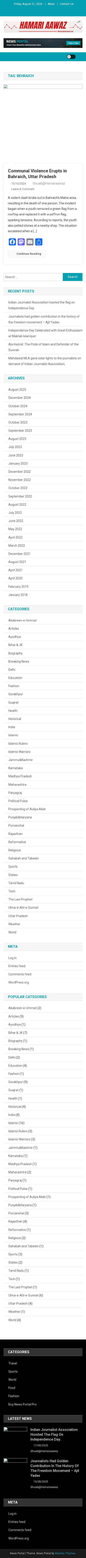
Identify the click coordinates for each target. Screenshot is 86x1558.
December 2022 (19, 471)
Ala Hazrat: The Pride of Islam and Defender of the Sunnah (43, 347)
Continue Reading (29, 253)
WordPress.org (18, 982)
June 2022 (15, 521)
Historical (14, 719)
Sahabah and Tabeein (23, 858)
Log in (12, 958)
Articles (13, 628)
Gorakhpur (15, 694)
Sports (13, 866)
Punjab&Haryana (20, 817)
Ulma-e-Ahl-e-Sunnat (23, 907)
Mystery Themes (65, 1553)
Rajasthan (15, 834)
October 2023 (17, 422)
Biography (15, 653)
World (12, 932)
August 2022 (17, 504)
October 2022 (17, 488)
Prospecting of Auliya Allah (27, 809)
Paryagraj (15, 793)
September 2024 (20, 414)
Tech (11, 891)
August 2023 (17, 439)
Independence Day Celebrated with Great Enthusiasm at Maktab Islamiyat (45, 333)
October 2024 (17, 406)
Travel (12, 1363)
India (11, 727)
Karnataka (15, 768)
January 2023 (18, 463)
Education (15, 678)
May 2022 (15, 529)
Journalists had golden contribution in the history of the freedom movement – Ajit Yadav (44, 319)
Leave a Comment (22, 189)
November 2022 (19, 480)
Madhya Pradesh (20, 776)
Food (11, 1388)
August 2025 (17, 389)
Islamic (13, 735)
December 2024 (19, 397)
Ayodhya (14, 637)
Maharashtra (17, 784)
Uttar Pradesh (18, 916)
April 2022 (15, 537)
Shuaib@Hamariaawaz (49, 183)
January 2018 (18, 595)
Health (12, 710)
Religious (14, 850)
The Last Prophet (20, 899)
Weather (14, 924)
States (13, 875)
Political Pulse (18, 801)
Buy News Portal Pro (22, 1404)
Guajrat (13, 702)
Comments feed (19, 974)
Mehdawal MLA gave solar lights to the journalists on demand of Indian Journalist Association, (44, 361)
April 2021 (15, 570)
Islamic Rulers (18, 743)
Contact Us (67, 4)
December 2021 (19, 554)
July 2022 (15, 512)
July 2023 (15, 447)
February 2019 (18, 586)
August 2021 (17, 562)
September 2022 (20, 496)
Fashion (13, 686)
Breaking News (18, 661)
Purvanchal (16, 825)
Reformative (17, 842)
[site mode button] (71, 57)
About (51, 4)
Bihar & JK (15, 645)
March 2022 (16, 545)
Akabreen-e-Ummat (22, 620)
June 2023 (15, 455)
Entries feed (16, 966)
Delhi (11, 669)
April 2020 (15, 578)
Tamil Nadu (16, 883)
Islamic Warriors (19, 752)
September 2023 (20, 430)
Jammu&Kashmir (20, 760)
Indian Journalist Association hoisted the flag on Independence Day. (41, 305)
